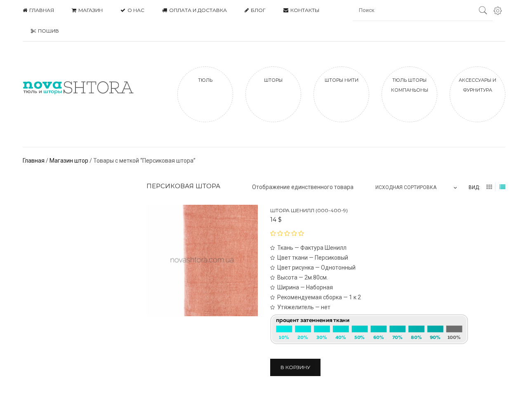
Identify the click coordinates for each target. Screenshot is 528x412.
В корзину (295, 367)
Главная (34, 160)
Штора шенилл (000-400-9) (309, 210)
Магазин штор (69, 160)
